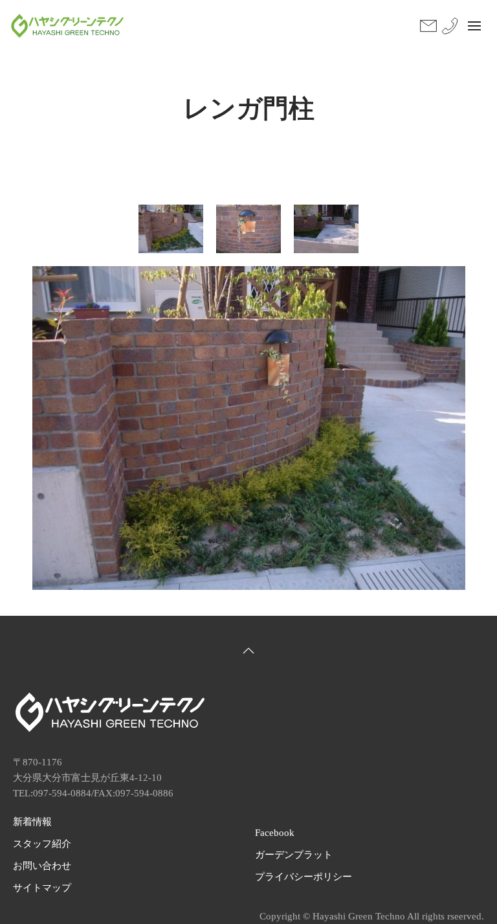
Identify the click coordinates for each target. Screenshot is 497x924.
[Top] (248, 650)
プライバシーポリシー (303, 877)
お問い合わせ (42, 866)
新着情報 (32, 822)
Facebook (274, 833)
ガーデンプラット (294, 855)
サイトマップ (42, 888)
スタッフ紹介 (42, 844)
